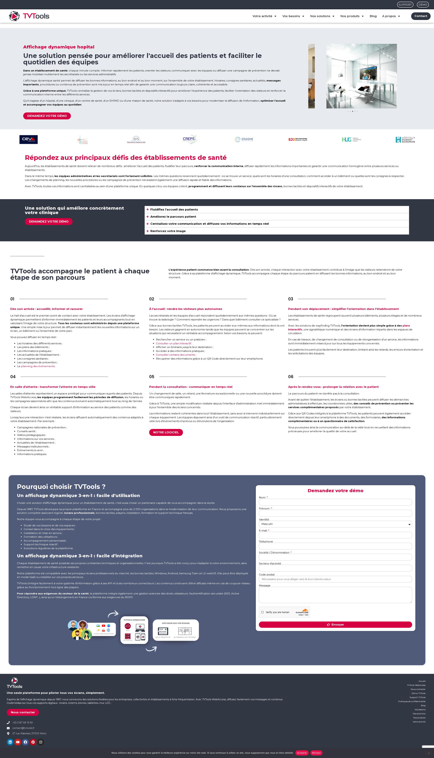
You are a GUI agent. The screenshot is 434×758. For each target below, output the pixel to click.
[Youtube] (17, 742)
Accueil (422, 681)
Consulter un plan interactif (173, 343)
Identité (264, 519)
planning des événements (38, 366)
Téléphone (266, 541)
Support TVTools (418, 697)
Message (264, 585)
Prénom (264, 508)
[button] (350, 111)
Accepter (302, 752)
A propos (389, 16)
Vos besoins (291, 16)
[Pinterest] (33, 742)
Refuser (316, 752)
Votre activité (262, 16)
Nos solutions (320, 16)
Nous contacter (418, 689)
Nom (262, 497)
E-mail (263, 530)
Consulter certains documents (175, 354)
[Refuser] (428, 752)
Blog (373, 16)
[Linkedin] (10, 742)
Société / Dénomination (274, 552)
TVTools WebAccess (416, 685)
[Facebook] (25, 742)
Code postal (266, 574)
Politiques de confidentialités (412, 701)
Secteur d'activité (270, 563)
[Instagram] (40, 742)
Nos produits (350, 16)
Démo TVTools (419, 693)
